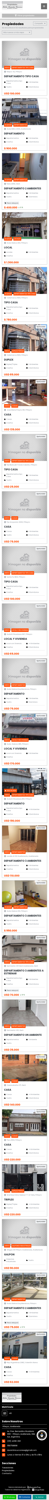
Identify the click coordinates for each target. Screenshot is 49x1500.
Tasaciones (7, 1467)
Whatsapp (10, 1497)
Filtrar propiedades (26, 15)
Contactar (26, 1497)
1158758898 (12, 1445)
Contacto (7, 1473)
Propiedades (8, 1470)
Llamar (41, 1497)
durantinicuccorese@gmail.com (22, 1450)
